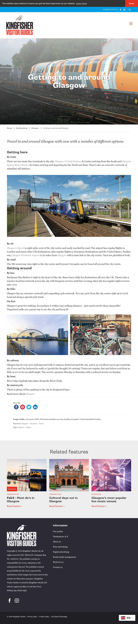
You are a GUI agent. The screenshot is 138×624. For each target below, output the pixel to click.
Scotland (33, 423)
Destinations (21, 128)
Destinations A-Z (60, 536)
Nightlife (96, 494)
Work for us (58, 561)
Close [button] (131, 3)
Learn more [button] (81, 3)
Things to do (13, 494)
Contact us (57, 567)
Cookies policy (44, 616)
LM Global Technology (59, 616)
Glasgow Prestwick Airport (26, 255)
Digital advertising (61, 551)
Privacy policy (32, 616)
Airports (21, 427)
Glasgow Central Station (68, 161)
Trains (28, 427)
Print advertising (60, 546)
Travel (41, 423)
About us (57, 541)
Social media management (64, 556)
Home (9, 128)
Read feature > (14, 506)
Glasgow (35, 128)
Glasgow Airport (15, 248)
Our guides (58, 531)
